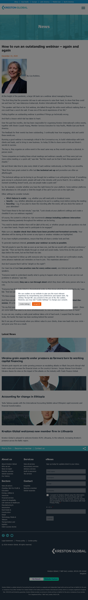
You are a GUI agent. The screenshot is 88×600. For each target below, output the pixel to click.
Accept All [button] (36, 304)
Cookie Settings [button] (25, 304)
